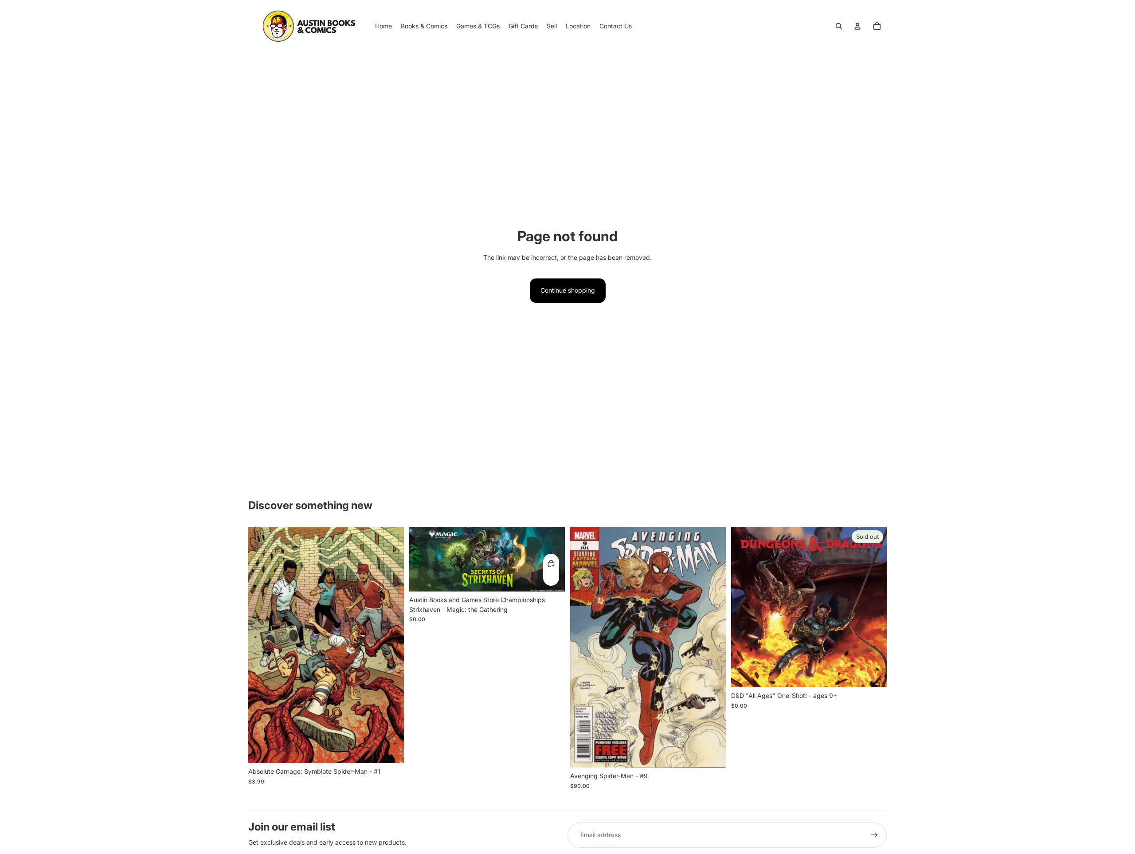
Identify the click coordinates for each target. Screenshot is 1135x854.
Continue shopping (567, 290)
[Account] (857, 26)
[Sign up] (874, 835)
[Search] (839, 26)
